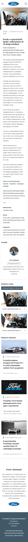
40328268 (14, 274)
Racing (10, 230)
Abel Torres (12, 234)
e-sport (5, 230)
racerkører (16, 232)
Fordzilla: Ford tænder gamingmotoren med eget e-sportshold (12, 403)
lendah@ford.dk (14, 271)
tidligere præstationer (12, 172)
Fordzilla (22, 232)
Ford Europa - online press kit (14, 535)
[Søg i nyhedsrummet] (26, 4)
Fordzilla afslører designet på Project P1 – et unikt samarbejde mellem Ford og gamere (13, 364)
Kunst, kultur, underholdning (11, 217)
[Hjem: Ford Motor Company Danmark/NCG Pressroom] (13, 4)
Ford (20, 230)
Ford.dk (5, 183)
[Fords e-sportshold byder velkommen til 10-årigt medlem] (14, 299)
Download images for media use (12, 288)
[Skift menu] (2, 3)
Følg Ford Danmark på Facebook (14, 533)
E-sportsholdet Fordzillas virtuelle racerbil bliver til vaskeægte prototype (12, 445)
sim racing (6, 234)
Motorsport (13, 220)
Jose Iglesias (7, 126)
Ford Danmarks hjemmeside (14, 530)
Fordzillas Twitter (8, 210)
